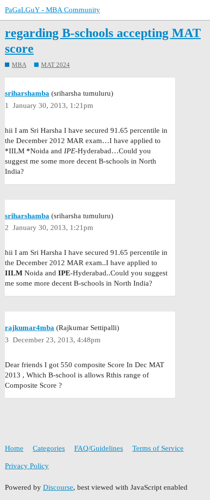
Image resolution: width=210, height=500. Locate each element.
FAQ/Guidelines (98, 448)
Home (14, 448)
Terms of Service (158, 448)
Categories (49, 448)
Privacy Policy (27, 466)
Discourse (58, 487)
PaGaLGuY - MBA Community (52, 10)
